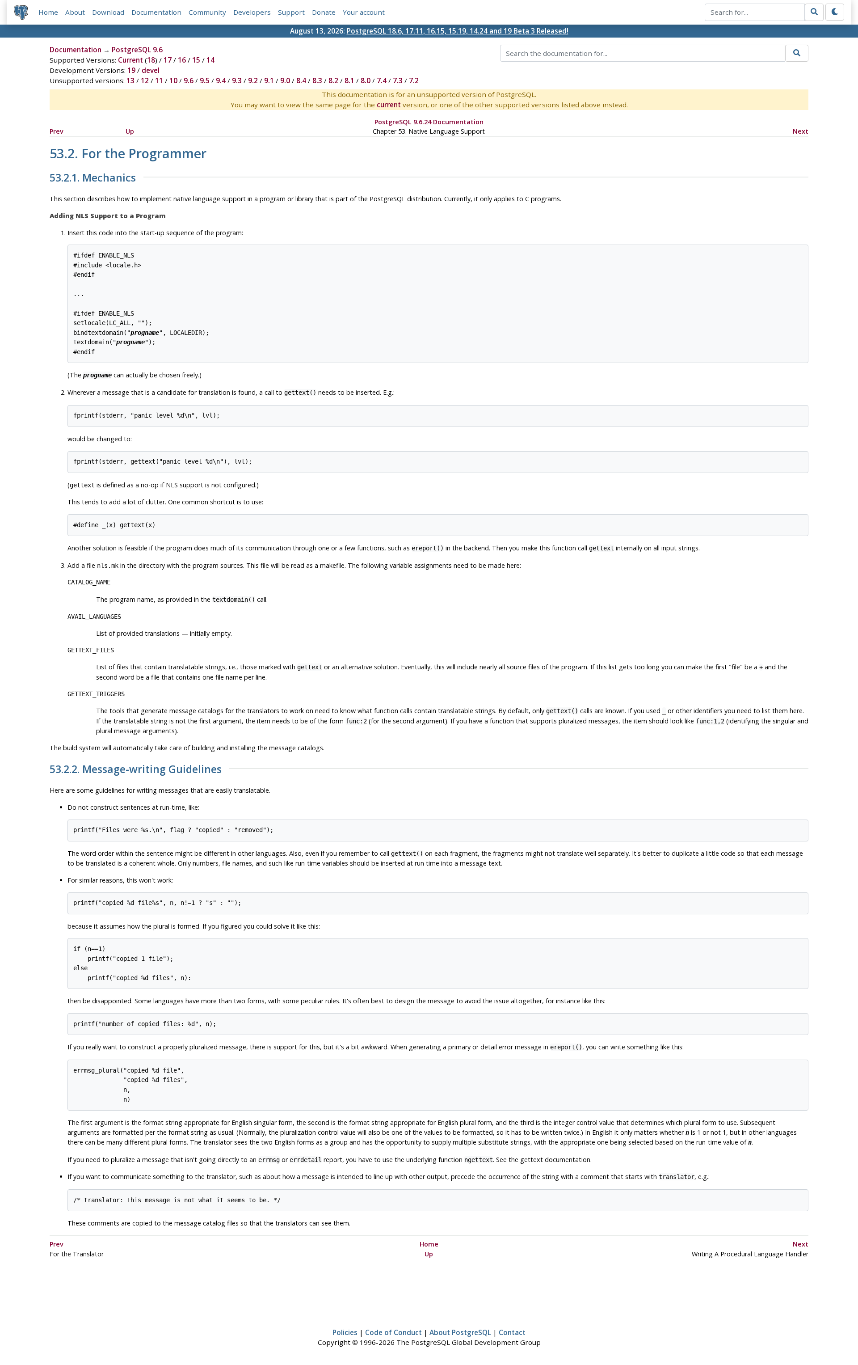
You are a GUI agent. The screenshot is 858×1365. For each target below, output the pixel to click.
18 (151, 59)
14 (210, 59)
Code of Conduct (393, 1332)
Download (108, 12)
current (389, 104)
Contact (512, 1332)
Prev (56, 131)
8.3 (317, 80)
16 (182, 59)
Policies (345, 1332)
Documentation (156, 12)
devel (151, 70)
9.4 (221, 80)
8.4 (301, 80)
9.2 (253, 80)
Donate (324, 12)
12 (145, 80)
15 (196, 59)
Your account (364, 12)
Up (130, 131)
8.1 (349, 80)
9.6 (188, 80)
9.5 (205, 80)
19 (131, 70)
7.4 (382, 80)
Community (207, 12)
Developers (252, 12)
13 (130, 80)
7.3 (398, 80)
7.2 (414, 80)
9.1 (269, 80)
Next (800, 131)
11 (159, 80)
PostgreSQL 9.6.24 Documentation (429, 122)
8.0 (365, 80)
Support (291, 12)
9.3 (237, 80)
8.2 (333, 80)
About (75, 12)
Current (130, 59)
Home (48, 12)
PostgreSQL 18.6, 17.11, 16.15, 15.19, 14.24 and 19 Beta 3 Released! (457, 30)
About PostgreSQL (460, 1332)
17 (168, 59)
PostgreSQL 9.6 (137, 49)
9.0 (285, 80)
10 (173, 80)
